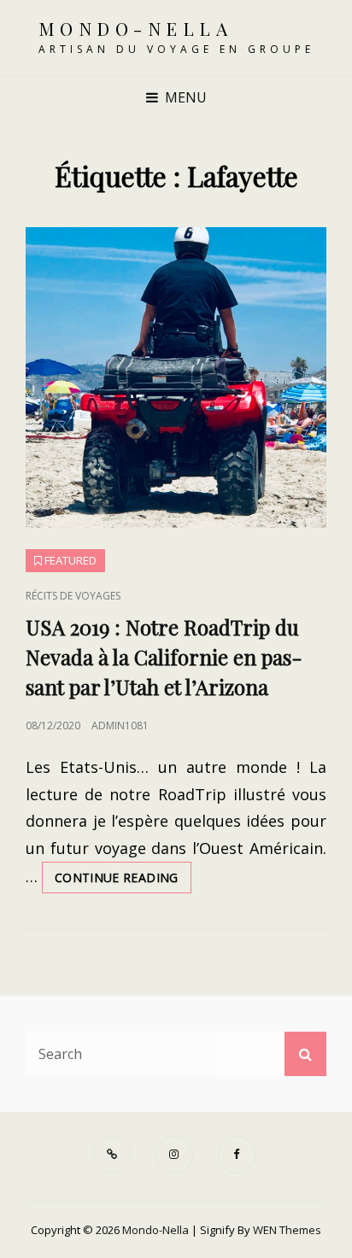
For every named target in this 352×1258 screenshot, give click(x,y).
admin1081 (120, 725)
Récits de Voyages (73, 595)
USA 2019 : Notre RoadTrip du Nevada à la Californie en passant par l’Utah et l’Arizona (164, 656)
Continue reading (123, 881)
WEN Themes (287, 1230)
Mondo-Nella (135, 28)
